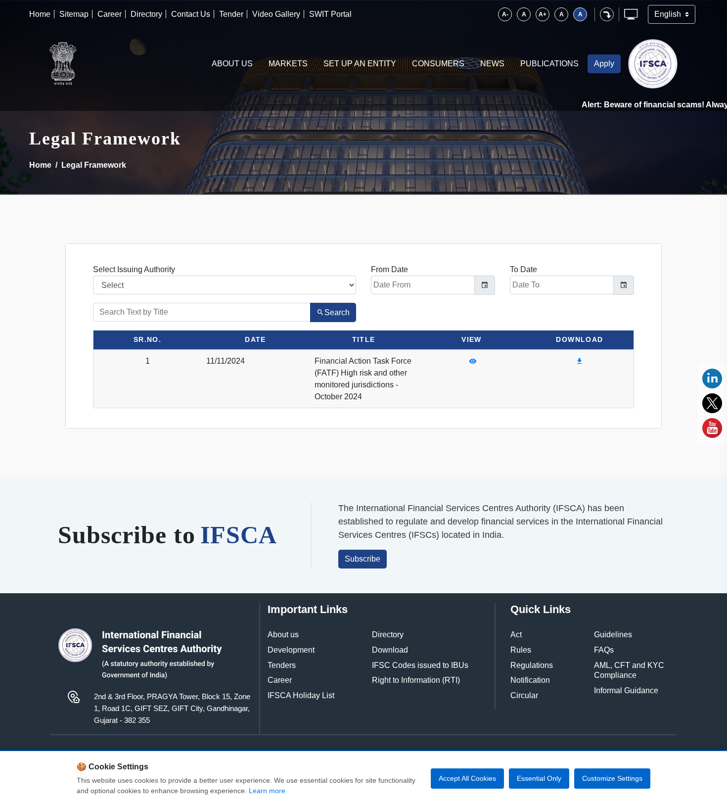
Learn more (267, 791)
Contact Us (190, 14)
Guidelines (613, 634)
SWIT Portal (330, 14)
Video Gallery (276, 14)
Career (109, 14)
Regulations (531, 665)
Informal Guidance (626, 690)
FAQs (604, 650)
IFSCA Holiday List (301, 695)
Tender (231, 14)
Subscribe (362, 559)
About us (283, 634)
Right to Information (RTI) (416, 680)
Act (516, 634)
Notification (530, 680)
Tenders (282, 665)
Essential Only (539, 778)
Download (390, 650)
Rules (520, 650)
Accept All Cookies (467, 778)
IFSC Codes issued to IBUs (420, 665)
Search (337, 312)
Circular (524, 695)
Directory (146, 14)
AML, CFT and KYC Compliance (629, 670)
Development (291, 650)
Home (39, 14)
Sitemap (74, 14)
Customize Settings (612, 778)
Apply (604, 63)
